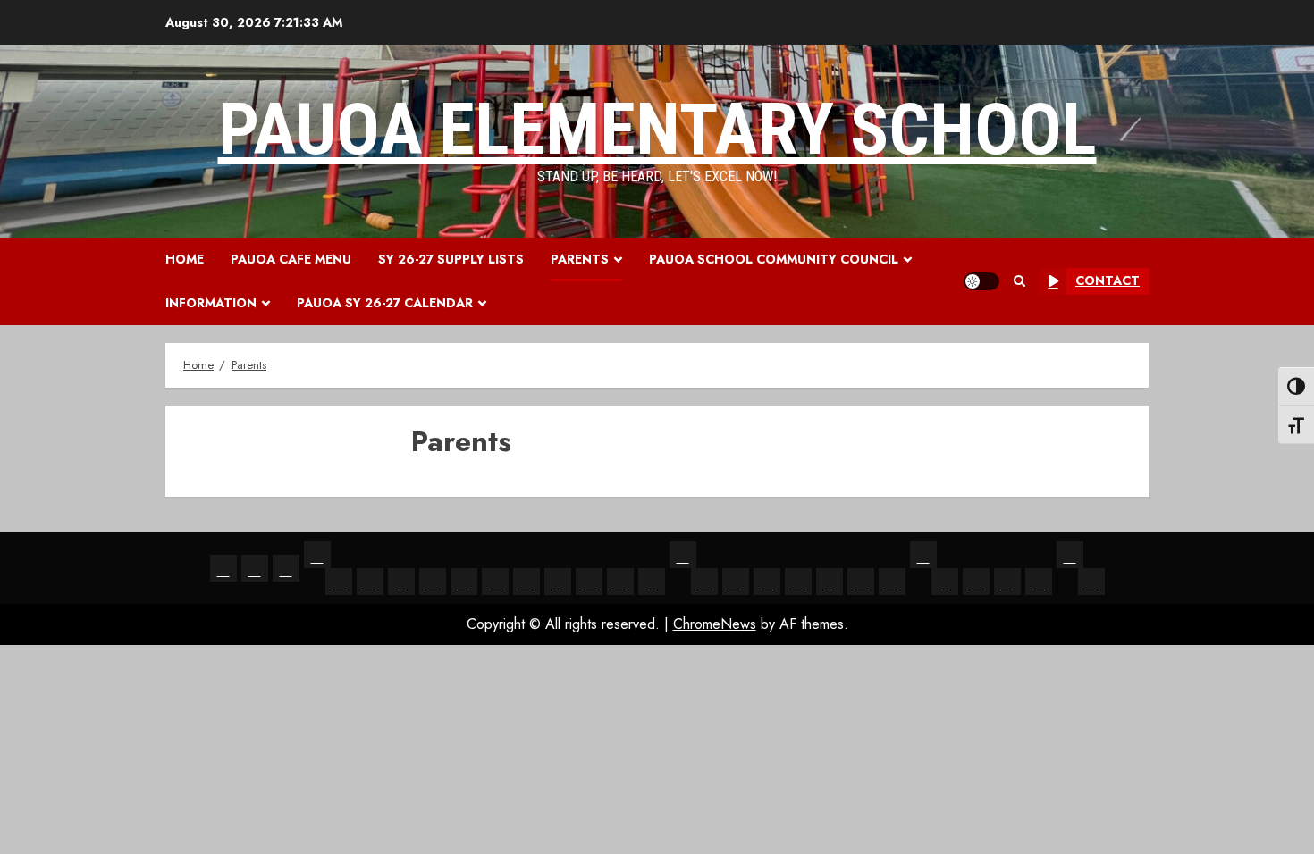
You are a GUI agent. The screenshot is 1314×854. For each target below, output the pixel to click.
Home (184, 259)
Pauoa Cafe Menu (291, 259)
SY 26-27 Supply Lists (451, 259)
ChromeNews (714, 624)
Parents (580, 259)
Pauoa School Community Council (773, 259)
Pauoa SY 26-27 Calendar (385, 303)
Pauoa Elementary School (657, 130)
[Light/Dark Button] (981, 281)
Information (211, 303)
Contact (1107, 280)
